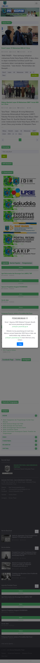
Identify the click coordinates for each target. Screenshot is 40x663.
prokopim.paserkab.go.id (20, 326)
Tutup (20, 344)
